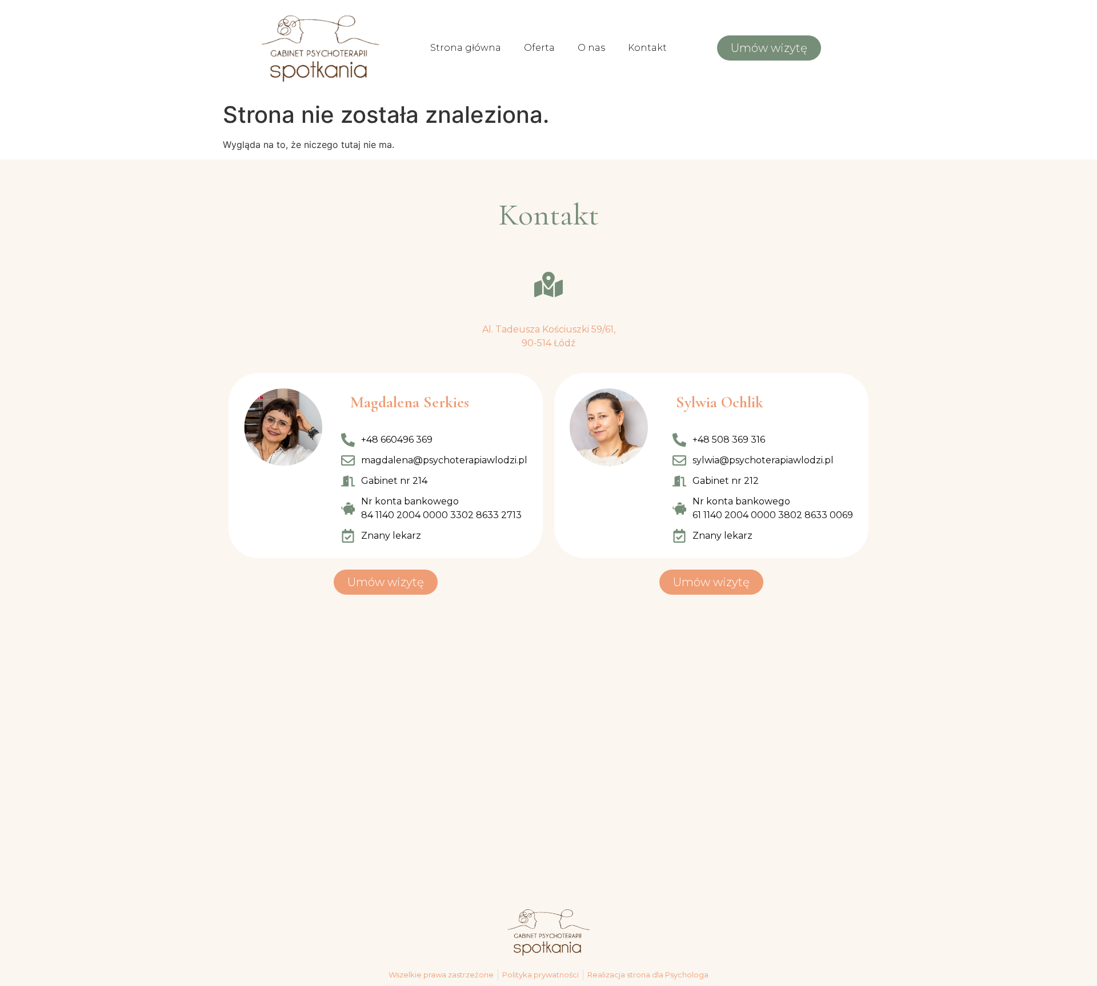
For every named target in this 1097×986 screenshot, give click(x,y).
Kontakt (647, 47)
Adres (549, 312)
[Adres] (548, 284)
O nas (591, 47)
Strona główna (465, 47)
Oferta (539, 47)
